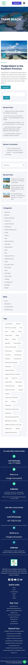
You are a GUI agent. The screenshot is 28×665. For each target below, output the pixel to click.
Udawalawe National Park (12, 417)
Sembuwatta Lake (9, 386)
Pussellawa (19, 351)
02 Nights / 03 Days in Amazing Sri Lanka (14, 631)
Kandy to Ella (8, 335)
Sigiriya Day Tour (14, 606)
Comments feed (9, 306)
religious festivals (9, 370)
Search (6, 97)
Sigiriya (20, 386)
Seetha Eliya (8, 382)
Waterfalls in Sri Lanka (11, 420)
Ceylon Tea (8, 221)
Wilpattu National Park (11, 432)
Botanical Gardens (9, 218)
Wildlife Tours (8, 428)
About (14, 589)
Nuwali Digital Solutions (17, 662)
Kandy (20, 331)
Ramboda (7, 358)
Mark (8, 152)
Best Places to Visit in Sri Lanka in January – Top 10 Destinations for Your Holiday (13, 117)
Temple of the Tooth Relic (11, 397)
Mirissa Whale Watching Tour (14, 608)
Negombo (7, 343)
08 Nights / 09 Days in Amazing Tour (14, 643)
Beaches (7, 215)
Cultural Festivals (9, 223)
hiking (13, 331)
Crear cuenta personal (13, 148)
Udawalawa (8, 405)
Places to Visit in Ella (10, 347)
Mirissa (14, 339)
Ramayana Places (9, 256)
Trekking (7, 279)
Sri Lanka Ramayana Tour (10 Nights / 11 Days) (14, 650)
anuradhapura (8, 323)
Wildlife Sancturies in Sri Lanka (13, 424)
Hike (6, 238)
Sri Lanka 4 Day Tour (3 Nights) (14, 633)
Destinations (8, 226)
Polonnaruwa (8, 351)
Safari (6, 261)
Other (6, 250)
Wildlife (7, 288)
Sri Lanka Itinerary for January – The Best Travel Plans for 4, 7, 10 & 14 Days (18, 196)
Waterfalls (7, 285)
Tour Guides (8, 267)
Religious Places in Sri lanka (12, 374)
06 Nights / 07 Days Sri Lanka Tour (14, 638)
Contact (14, 598)
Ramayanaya (17, 354)
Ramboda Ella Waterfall (11, 362)
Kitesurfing (7, 244)
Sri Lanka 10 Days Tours (14, 645)
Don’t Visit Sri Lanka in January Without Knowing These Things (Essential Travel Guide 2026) (12, 129)
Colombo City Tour (14, 617)
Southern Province (10, 389)
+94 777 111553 (14, 463)
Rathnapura (8, 366)
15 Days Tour (14, 652)
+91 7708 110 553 (14, 521)
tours (6, 401)
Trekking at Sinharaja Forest (14, 150)
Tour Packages (14, 591)
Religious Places (9, 258)
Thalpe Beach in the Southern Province (12, 67)
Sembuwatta (18, 382)
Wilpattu (18, 428)
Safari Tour (14, 378)
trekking (13, 401)
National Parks (8, 247)
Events (6, 232)
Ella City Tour (14, 621)
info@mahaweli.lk (14, 478)
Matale (17, 335)
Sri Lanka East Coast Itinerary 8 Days (14, 640)
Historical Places (9, 241)
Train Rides (8, 273)
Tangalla (20, 389)
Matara (7, 339)
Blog (14, 596)
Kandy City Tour (14, 619)
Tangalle (7, 393)
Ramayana (8, 354)
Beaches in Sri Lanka (10, 327)
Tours (6, 270)
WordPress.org (8, 309)
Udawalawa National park (12, 409)
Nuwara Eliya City (14, 623)
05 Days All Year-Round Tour (14, 636)
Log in (6, 301)
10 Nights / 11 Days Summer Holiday (14, 648)
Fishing (7, 235)
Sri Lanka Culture (9, 264)
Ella (21, 327)
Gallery (14, 594)
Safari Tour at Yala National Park (14, 610)
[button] (24, 3)
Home (14, 587)
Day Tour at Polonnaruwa (14, 615)
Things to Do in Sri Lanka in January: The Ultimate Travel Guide (17, 180)
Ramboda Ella (17, 358)
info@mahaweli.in (14, 537)
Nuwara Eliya (17, 343)
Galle (6, 331)
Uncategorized (8, 282)
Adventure (7, 212)
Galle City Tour (14, 612)
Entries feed (8, 304)
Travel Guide (8, 276)
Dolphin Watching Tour (11, 229)
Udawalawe (8, 413)
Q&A (6, 253)
